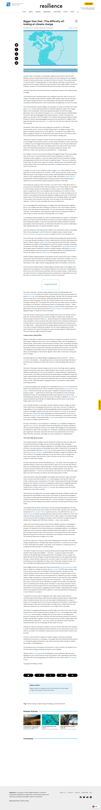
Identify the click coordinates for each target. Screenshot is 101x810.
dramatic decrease (70, 388)
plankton (26, 391)
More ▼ (73, 11)
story (52, 113)
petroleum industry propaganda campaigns (36, 234)
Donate (77, 792)
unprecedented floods (69, 246)
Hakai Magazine (54, 729)
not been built (46, 450)
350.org (58, 612)
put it (54, 462)
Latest (24, 11)
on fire (47, 121)
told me (58, 170)
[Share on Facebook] (39, 675)
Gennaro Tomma (47, 729)
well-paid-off (72, 308)
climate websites (33, 425)
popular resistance (36, 452)
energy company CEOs (58, 308)
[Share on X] (50, 675)
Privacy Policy (25, 801)
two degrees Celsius (39, 512)
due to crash (54, 569)
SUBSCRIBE (88, 4)
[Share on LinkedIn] (62, 675)
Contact (70, 792)
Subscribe (84, 792)
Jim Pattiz (64, 729)
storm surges (31, 296)
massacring (52, 417)
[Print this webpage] (73, 675)
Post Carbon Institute (90, 8)
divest (48, 479)
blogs (58, 423)
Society (65, 11)
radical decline (64, 386)
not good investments (66, 567)
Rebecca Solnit (29, 28)
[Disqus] (50, 759)
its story (29, 109)
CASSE (32, 729)
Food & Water (57, 11)
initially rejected (70, 176)
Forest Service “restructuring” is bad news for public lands (31, 727)
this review (72, 397)
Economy (38, 11)
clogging (35, 413)
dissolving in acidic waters (37, 415)
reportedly (72, 248)
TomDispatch (49, 28)
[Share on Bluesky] (28, 675)
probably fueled (43, 242)
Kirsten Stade (28, 729)
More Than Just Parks (71, 729)
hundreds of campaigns (48, 487)
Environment (47, 11)
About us (63, 792)
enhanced (74, 258)
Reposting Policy (14, 801)
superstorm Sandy (29, 294)
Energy (31, 11)
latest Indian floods (45, 252)
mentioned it (27, 614)
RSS (90, 792)
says (45, 319)
